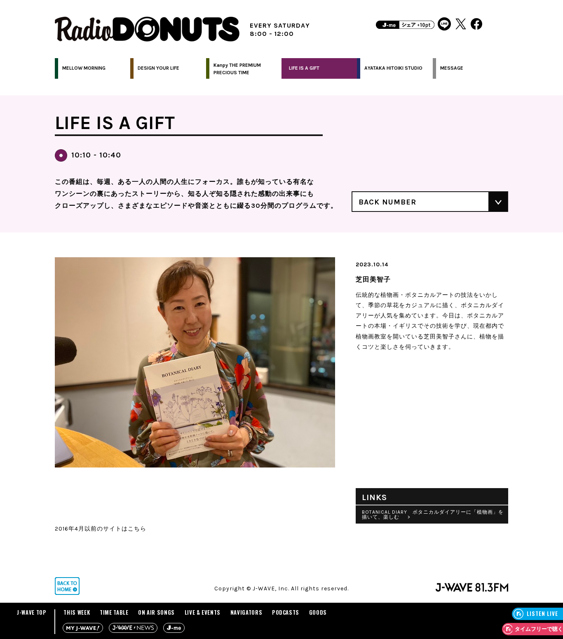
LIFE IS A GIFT (304, 68)
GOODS (318, 612)
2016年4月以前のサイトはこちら (100, 528)
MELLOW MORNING (84, 68)
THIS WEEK (76, 612)
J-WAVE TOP (32, 612)
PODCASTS (285, 612)
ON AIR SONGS (156, 612)
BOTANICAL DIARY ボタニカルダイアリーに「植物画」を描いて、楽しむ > (433, 514)
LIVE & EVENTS (203, 612)
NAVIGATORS (246, 612)
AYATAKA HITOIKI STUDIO (393, 68)
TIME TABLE (114, 612)
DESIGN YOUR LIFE (158, 68)
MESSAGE (451, 68)
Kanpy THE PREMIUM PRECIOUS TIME (237, 68)
